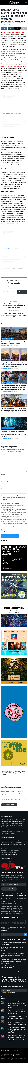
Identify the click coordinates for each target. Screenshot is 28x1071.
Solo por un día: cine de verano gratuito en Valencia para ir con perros (13, 343)
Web (2, 489)
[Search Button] (26, 2)
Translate (12, 992)
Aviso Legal (11, 507)
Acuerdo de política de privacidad (10, 503)
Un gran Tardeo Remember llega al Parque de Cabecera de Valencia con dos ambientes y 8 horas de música (14, 364)
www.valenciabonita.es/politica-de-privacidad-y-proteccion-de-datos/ (12, 526)
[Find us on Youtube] (5, 1051)
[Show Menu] (2, 2)
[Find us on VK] (15, 1051)
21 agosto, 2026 (14, 391)
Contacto (18, 1054)
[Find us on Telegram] (8, 1051)
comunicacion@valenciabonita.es (9, 854)
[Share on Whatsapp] (11, 28)
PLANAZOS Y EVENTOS (10, 7)
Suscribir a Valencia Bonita (9, 804)
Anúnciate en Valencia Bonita (7, 1054)
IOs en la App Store (17, 66)
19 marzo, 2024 (16, 25)
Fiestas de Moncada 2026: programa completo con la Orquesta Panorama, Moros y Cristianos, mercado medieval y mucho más (13, 433)
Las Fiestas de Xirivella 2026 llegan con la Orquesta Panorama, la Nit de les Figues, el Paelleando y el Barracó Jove (13, 410)
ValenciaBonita (7, 25)
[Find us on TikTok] (12, 1051)
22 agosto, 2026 (14, 345)
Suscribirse (22, 292)
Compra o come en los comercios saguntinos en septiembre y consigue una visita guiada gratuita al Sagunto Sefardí (13, 955)
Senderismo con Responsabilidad (8, 1056)
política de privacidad (18, 913)
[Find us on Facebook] (1, 1051)
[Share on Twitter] (17, 28)
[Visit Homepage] (14, 2)
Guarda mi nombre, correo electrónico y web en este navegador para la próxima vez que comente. (14, 497)
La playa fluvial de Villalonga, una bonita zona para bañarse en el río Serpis (17, 1017)
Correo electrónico (6, 482)
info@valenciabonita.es (10, 521)
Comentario (4, 455)
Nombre (3, 475)
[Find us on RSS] (17, 1051)
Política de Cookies (12, 1060)
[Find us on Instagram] (3, 1051)
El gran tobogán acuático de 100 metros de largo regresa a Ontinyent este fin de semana (16, 1011)
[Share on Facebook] (4, 28)
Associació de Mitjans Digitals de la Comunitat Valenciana (13, 820)
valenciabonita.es (13, 1058)
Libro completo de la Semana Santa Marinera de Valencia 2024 (14, 58)
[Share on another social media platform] (24, 28)
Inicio (2, 7)
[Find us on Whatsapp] (10, 1051)
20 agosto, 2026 (14, 438)
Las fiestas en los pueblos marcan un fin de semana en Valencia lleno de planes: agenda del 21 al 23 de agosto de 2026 (13, 387)
